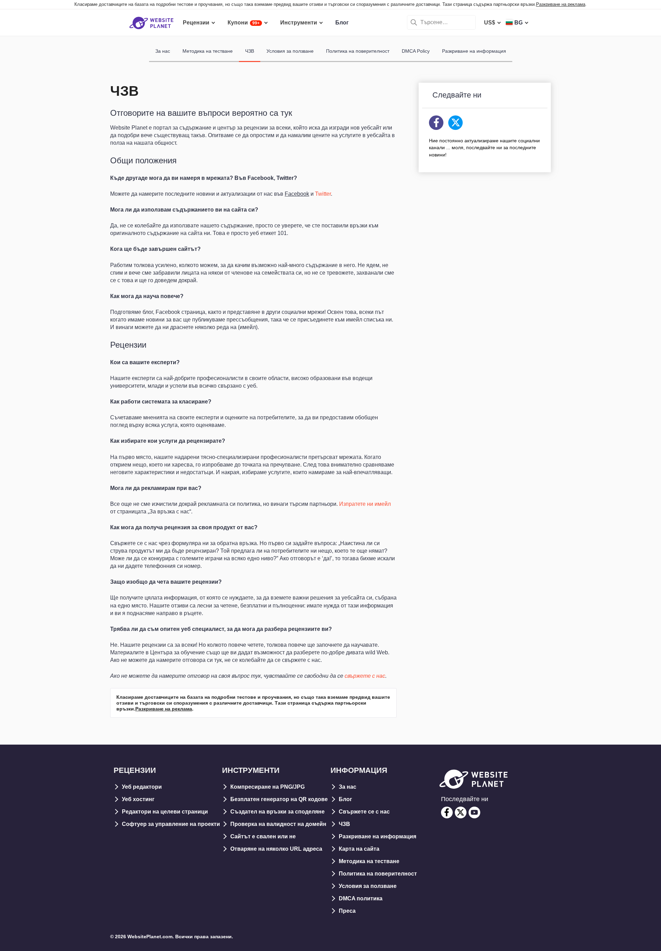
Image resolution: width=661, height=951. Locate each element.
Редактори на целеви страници (165, 812)
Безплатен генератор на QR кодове (279, 799)
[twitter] (460, 812)
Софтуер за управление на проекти (171, 824)
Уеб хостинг (138, 799)
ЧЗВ (249, 51)
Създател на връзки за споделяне (277, 812)
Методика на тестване (207, 51)
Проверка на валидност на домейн (278, 824)
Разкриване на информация (474, 51)
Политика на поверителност (357, 51)
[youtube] (474, 812)
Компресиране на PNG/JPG (267, 787)
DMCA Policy (416, 51)
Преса (347, 911)
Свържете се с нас (364, 812)
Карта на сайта (359, 849)
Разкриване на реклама (560, 4)
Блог (345, 799)
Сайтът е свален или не (263, 836)
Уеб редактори (142, 787)
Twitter (323, 194)
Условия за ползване (290, 51)
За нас (162, 51)
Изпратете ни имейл (365, 504)
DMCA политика (360, 898)
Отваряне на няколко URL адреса (276, 849)
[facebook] (447, 812)
